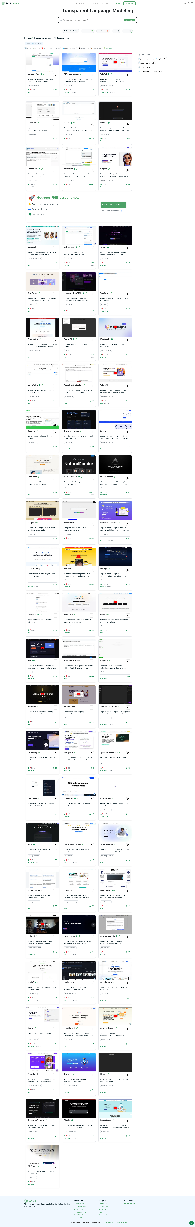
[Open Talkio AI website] (109, 385)
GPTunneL (32, 123)
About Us (102, 1209)
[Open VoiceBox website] (37, 706)
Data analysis (33, 442)
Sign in (119, 3)
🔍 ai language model (146, 59)
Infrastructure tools (35, 626)
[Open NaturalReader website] (81, 476)
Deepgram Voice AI (36, 1120)
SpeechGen (33, 168)
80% (68, 138)
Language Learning (107, 85)
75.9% (33, 184)
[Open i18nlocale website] (38, 798)
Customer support (70, 672)
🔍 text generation (145, 67)
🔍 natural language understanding (151, 71)
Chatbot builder (106, 1040)
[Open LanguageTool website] (44, 74)
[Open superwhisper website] (114, 476)
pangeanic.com (107, 1028)
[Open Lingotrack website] (75, 890)
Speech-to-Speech (108, 752)
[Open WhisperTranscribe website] (118, 522)
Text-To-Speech (70, 1131)
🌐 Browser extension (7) (69, 48)
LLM (66, 350)
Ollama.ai (32, 614)
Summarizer (105, 580)
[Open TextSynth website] (111, 293)
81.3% (33, 90)
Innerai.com (69, 936)
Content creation (70, 948)
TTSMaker (68, 168)
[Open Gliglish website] (109, 168)
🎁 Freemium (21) (47, 48)
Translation (68, 85)
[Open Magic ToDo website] (42, 385)
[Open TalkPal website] (111, 74)
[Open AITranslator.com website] (81, 74)
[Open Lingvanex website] (77, 798)
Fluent (103, 1074)
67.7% (33, 860)
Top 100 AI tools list (81, 1215)
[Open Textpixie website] (37, 522)
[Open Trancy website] (110, 247)
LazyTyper (32, 476)
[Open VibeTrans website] (38, 1166)
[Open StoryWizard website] (113, 1120)
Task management (34, 396)
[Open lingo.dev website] (110, 660)
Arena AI (68, 339)
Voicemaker (69, 247)
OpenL (67, 123)
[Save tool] (55, 75)
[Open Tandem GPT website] (76, 706)
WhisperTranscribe (108, 522)
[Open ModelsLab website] (75, 982)
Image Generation (70, 993)
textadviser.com (35, 890)
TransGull (68, 614)
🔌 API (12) (57, 48)
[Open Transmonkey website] (41, 568)
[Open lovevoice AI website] (112, 798)
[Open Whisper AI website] (75, 752)
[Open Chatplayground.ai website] (82, 844)
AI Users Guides (105, 1215)
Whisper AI (69, 752)
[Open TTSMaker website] (77, 168)
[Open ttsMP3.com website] (115, 890)
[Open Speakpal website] (37, 247)
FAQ (100, 1212)
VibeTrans (32, 1166)
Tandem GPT (69, 706)
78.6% (69, 492)
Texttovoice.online (108, 706)
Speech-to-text (33, 488)
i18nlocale (32, 798)
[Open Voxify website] (35, 1028)
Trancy (103, 247)
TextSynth (105, 293)
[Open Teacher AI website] (75, 568)
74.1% (33, 630)
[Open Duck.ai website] (111, 123)
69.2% (105, 355)
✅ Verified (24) (108, 48)
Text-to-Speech (69, 180)
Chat (30, 672)
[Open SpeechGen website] (42, 168)
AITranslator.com (72, 74)
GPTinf (31, 982)
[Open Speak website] (107, 431)
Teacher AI (69, 568)
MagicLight (105, 339)
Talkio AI (104, 385)
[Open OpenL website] (74, 123)
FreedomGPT (70, 522)
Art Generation (33, 134)
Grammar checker (34, 85)
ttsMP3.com (105, 890)
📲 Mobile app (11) (83, 48)
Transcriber (105, 534)
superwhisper (106, 476)
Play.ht (67, 1120)
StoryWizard (106, 1120)
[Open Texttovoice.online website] (118, 706)
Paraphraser (69, 396)
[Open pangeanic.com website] (116, 1028)
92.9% (69, 263)
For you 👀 (127, 31)
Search (107, 3)
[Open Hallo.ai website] (36, 936)
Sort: (35, 43)
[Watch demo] (115, 62)
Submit (131, 3)
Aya (29, 660)
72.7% (33, 676)
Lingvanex (69, 798)
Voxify (31, 1028)
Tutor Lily (68, 1074)
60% (32, 309)
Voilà (30, 844)
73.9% (33, 401)
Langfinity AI (70, 1028)
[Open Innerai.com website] (79, 936)
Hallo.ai (31, 936)
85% (105, 768)
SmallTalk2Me (106, 844)
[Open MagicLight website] (114, 339)
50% (105, 492)
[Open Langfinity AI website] (77, 1028)
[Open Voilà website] (36, 844)
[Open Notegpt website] (112, 568)
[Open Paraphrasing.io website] (119, 936)
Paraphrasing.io (107, 936)
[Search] (191, 1223)
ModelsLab (69, 982)
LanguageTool (34, 74)
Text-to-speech (33, 180)
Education (104, 1131)
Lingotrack (69, 890)
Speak (103, 431)
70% (68, 184)
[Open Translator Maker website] (81, 431)
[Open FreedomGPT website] (77, 522)
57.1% (105, 263)
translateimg (106, 982)
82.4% (69, 311)
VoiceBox (32, 706)
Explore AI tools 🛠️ (70, 31)
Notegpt (104, 568)
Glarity (103, 614)
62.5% (105, 952)
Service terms (122, 1222)
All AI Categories (80, 1206)
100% (69, 90)
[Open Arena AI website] (76, 339)
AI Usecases (78, 1209)
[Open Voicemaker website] (79, 247)
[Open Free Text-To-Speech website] (83, 660)
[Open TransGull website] (74, 614)
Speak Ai (32, 431)
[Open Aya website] (35, 660)
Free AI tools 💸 (88, 31)
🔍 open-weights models (147, 63)
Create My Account (112, 205)
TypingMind (33, 339)
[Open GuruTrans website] (39, 293)
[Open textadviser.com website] (44, 890)
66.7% (33, 1044)
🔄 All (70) (28, 48)
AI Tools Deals (79, 1204)
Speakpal (32, 247)
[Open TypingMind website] (40, 339)
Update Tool (103, 1206)
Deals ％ (116, 31)
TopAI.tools (32, 1201)
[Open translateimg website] (114, 982)
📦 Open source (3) (96, 48)
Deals (95, 3)
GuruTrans (33, 293)
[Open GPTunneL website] (38, 123)
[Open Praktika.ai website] (39, 1074)
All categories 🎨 (103, 31)
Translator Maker (72, 431)
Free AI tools (78, 1218)
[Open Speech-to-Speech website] (120, 752)
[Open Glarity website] (108, 614)
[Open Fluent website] (108, 1074)
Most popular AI (80, 1212)
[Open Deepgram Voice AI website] (46, 1120)
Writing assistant (34, 856)
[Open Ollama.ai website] (40, 614)
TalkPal (103, 74)
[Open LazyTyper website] (38, 476)
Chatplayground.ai (72, 844)
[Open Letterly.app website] (40, 752)
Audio (67, 488)
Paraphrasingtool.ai (73, 385)
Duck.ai (104, 123)
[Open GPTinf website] (38, 982)
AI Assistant (105, 134)
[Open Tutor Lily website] (74, 1074)
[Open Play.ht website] (74, 1120)
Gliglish (104, 168)
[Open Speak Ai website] (37, 431)
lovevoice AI (105, 798)
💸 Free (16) (36, 48)
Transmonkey (34, 568)
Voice (30, 718)
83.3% (105, 584)
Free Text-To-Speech (73, 660)
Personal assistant (34, 350)
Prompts (104, 304)
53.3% (33, 998)
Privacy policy (108, 1222)
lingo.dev (104, 660)
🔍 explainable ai (161, 59)
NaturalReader (71, 476)
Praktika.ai (33, 1074)
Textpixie (32, 522)
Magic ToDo (33, 385)
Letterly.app (33, 752)
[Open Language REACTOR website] (86, 293)
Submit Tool (103, 1204)
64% (68, 814)
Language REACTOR (73, 293)
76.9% (105, 90)
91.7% (105, 906)
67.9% (69, 1136)
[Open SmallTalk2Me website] (114, 844)
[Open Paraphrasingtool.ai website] (83, 385)
